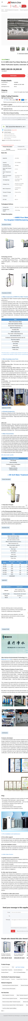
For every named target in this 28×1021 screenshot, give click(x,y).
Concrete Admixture (18, 970)
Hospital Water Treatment (6, 970)
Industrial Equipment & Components (11, 9)
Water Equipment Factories (8, 995)
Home (2, 9)
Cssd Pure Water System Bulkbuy (9, 1008)
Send (13, 931)
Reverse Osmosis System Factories (9, 998)
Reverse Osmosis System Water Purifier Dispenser (12, 1005)
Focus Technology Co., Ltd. (17, 1015)
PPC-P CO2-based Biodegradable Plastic (20, 972)
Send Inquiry (13, 75)
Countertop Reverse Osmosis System (10, 985)
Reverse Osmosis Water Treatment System (11, 1001)
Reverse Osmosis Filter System (8, 988)
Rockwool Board (4, 972)
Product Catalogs (20, 967)
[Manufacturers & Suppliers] (14, 2)
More (2, 1010)
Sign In (3, 140)
